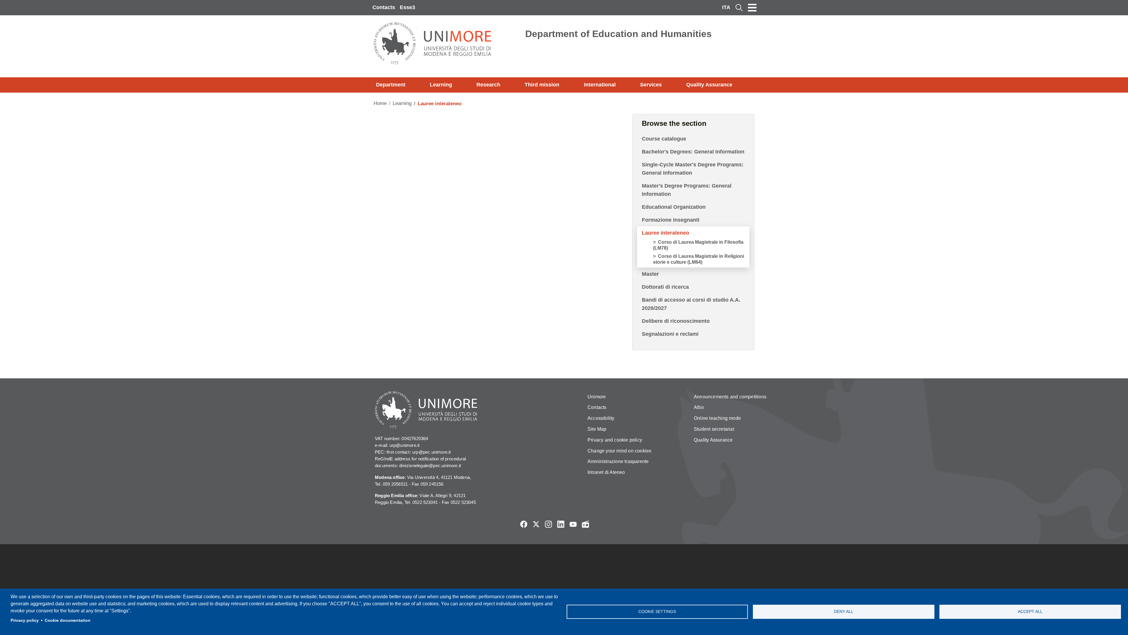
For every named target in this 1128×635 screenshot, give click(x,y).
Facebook (524, 524)
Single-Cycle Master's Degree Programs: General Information (692, 169)
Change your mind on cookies (619, 450)
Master (650, 274)
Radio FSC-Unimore (585, 524)
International (600, 85)
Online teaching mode (717, 418)
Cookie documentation (67, 620)
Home (380, 103)
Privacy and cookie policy (615, 439)
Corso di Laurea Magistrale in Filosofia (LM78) (698, 245)
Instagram (548, 524)
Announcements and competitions (730, 396)
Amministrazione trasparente (618, 461)
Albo (699, 407)
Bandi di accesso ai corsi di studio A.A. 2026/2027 (691, 304)
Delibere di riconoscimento (676, 321)
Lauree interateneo (665, 233)
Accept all (1030, 611)
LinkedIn (561, 524)
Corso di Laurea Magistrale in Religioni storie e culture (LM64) (698, 259)
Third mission (542, 85)
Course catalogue (664, 139)
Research (488, 85)
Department (390, 85)
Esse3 (407, 7)
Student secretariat (714, 429)
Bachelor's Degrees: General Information (693, 152)
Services (651, 85)
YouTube (573, 524)
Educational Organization (674, 207)
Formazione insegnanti (670, 220)
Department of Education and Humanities (618, 34)
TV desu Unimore (598, 524)
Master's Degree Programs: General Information (686, 190)
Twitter (536, 524)
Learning (441, 85)
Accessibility (601, 418)
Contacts (383, 7)
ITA (726, 7)
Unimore (597, 396)
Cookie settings (657, 611)
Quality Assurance (709, 85)
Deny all (843, 611)
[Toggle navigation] (752, 7)
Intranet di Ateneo (606, 472)
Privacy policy (25, 620)
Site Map (597, 429)
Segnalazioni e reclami (670, 334)
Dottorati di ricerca (665, 287)
